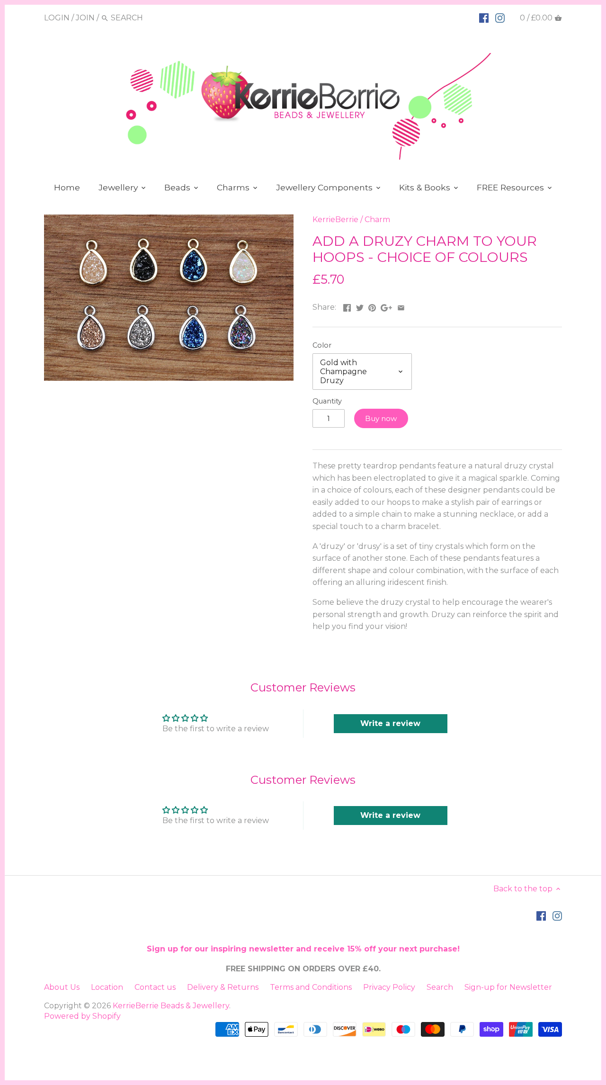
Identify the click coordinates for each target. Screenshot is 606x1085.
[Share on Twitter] (360, 306)
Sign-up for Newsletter (508, 987)
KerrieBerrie (335, 219)
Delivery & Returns (222, 987)
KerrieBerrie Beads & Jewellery (171, 1005)
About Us (62, 987)
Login (57, 17)
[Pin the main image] (372, 306)
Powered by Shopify (82, 1016)
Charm (377, 219)
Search (440, 987)
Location (107, 987)
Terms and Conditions (311, 987)
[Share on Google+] (386, 306)
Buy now (381, 418)
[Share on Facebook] (347, 306)
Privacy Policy (389, 987)
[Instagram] (500, 18)
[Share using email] (401, 306)
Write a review (390, 723)
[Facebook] (484, 18)
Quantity (327, 401)
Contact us (155, 987)
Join (85, 17)
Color (321, 345)
